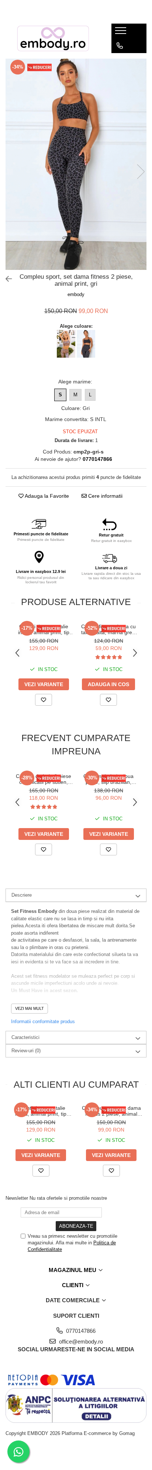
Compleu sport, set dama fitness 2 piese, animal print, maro (111, 1111)
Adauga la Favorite (46, 496)
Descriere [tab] (21, 895)
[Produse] (121, 32)
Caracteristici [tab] (25, 1037)
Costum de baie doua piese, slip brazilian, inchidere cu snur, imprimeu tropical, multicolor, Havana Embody (108, 779)
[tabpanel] (76, 164)
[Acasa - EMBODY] (53, 38)
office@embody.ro (80, 1341)
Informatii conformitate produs (43, 1021)
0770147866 (80, 1331)
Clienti (73, 1285)
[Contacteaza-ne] (119, 45)
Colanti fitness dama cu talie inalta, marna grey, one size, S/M (108, 629)
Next (140, 171)
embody (76, 294)
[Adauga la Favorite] (43, 700)
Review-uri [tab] (26, 1050)
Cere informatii (104, 496)
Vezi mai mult (29, 1008)
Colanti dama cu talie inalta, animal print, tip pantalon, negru (43, 629)
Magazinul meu (73, 1270)
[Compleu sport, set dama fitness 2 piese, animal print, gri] (76, 164)
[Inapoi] (5, 279)
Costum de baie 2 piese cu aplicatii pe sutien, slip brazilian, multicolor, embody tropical (43, 779)
